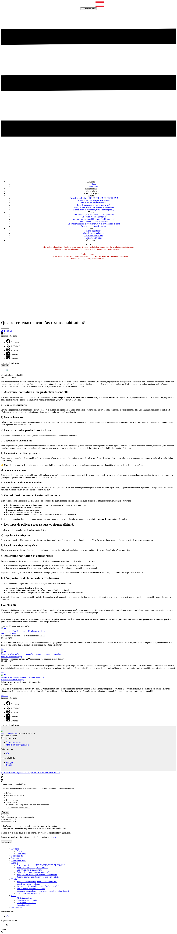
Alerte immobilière (93, 231)
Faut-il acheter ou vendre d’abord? (94, 221)
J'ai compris (6, 842)
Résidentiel (8, 331)
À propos (91, 182)
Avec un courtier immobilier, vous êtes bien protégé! (93, 210)
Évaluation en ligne (94, 238)
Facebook (15, 342)
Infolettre (10, 793)
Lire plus (4, 649)
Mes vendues (91, 191)
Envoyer (5, 812)
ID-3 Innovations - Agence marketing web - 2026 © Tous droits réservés (30, 772)
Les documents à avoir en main (93, 226)
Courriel (14, 359)
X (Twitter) (15, 346)
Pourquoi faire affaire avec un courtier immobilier (94, 207)
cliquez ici (54, 837)
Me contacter (91, 240)
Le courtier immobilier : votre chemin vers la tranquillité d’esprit (94, 224)
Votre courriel (11, 802)
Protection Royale (91, 193)
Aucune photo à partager (11, 363)
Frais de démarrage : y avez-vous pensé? (93, 205)
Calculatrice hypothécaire (93, 233)
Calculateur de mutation (93, 235)
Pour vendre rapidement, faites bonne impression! (93, 214)
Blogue (94, 184)
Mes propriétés (91, 189)
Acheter (91, 196)
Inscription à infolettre (15, 795)
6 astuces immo (89, 9)
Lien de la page (12, 800)
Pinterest (14, 350)
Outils (91, 228)
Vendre (91, 212)
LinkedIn (14, 354)
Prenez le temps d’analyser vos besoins (94, 200)
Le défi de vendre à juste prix (94, 217)
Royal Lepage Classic (10, 733)
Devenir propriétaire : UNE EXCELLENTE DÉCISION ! (94, 198)
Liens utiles (93, 186)
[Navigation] (65, 6)
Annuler (5, 366)
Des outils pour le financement (93, 203)
